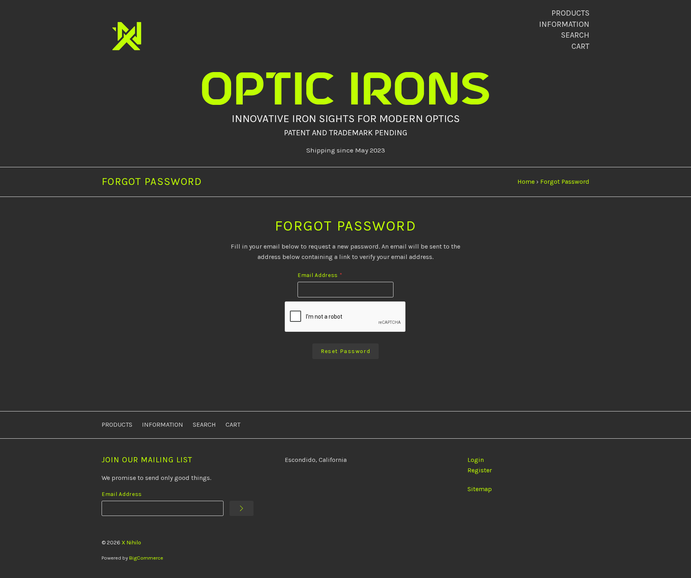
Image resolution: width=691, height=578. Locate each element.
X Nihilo (131, 542)
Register (479, 470)
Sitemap (479, 489)
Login (475, 460)
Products (570, 13)
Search (575, 35)
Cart (580, 46)
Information (564, 24)
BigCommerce (146, 558)
